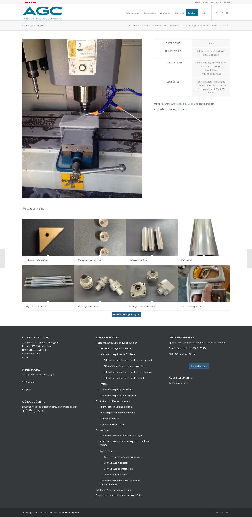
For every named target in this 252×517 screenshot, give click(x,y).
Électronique (102, 430)
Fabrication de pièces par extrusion (118, 395)
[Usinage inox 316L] (152, 237)
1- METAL (172, 109)
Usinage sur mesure (33, 25)
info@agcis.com (34, 410)
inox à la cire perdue (191, 306)
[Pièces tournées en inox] (100, 237)
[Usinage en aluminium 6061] (152, 283)
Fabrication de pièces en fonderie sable (124, 377)
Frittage (104, 383)
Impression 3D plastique (112, 424)
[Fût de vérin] (204, 237)
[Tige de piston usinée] (48, 283)
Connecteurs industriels (116, 474)
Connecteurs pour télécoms (118, 468)
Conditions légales (178, 382)
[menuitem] (132, 12)
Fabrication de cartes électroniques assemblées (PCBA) (125, 443)
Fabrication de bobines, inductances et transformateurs (120, 482)
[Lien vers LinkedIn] (222, 12)
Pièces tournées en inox (89, 260)
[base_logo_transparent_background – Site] (42, 12)
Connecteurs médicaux (116, 462)
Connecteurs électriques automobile (123, 457)
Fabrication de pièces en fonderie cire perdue (127, 371)
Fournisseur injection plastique (116, 406)
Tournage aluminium (88, 306)
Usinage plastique (109, 418)
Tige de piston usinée (36, 306)
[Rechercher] (203, 12)
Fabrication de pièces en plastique (113, 401)
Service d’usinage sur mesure (115, 348)
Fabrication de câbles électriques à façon (121, 435)
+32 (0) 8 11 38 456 (221, 2)
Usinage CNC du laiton (37, 260)
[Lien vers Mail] (216, 12)
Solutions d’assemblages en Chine (113, 489)
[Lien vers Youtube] (227, 12)
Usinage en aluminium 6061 (143, 306)
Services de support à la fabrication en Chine (119, 495)
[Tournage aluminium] (100, 283)
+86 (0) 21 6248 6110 (203, 2)
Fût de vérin (187, 260)
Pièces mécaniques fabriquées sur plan (116, 342)
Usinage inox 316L (138, 260)
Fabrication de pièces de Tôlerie (116, 389)
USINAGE (182, 109)
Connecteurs (106, 451)
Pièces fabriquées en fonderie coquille (124, 366)
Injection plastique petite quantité (117, 412)
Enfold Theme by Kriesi (69, 512)
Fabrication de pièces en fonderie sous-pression (129, 360)
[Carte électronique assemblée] (249, 258)
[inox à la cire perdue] (204, 283)
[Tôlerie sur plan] (2, 258)
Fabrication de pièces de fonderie (117, 354)
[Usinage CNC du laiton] (48, 237)
